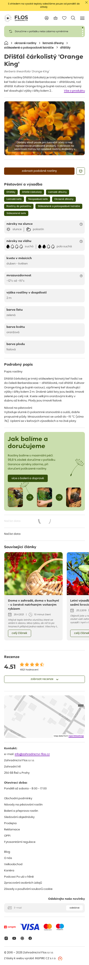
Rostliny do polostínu (18, 206)
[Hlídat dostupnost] (80, 171)
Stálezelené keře (16, 213)
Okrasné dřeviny (63, 199)
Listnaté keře (14, 199)
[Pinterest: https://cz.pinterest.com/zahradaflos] (22, 938)
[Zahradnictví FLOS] (16, 18)
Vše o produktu (74, 91)
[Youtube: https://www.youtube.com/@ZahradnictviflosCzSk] (14, 938)
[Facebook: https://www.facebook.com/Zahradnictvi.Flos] (30, 938)
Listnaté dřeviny (57, 192)
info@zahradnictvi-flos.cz (32, 754)
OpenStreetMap (76, 736)
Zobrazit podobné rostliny (39, 171)
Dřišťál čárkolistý (32, 192)
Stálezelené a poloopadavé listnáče (59, 206)
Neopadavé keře (38, 199)
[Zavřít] (86, 2)
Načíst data (27, 521)
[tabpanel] (44, 31)
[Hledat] (73, 18)
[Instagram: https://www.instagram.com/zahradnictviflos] (6, 938)
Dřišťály (10, 192)
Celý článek (19, 633)
